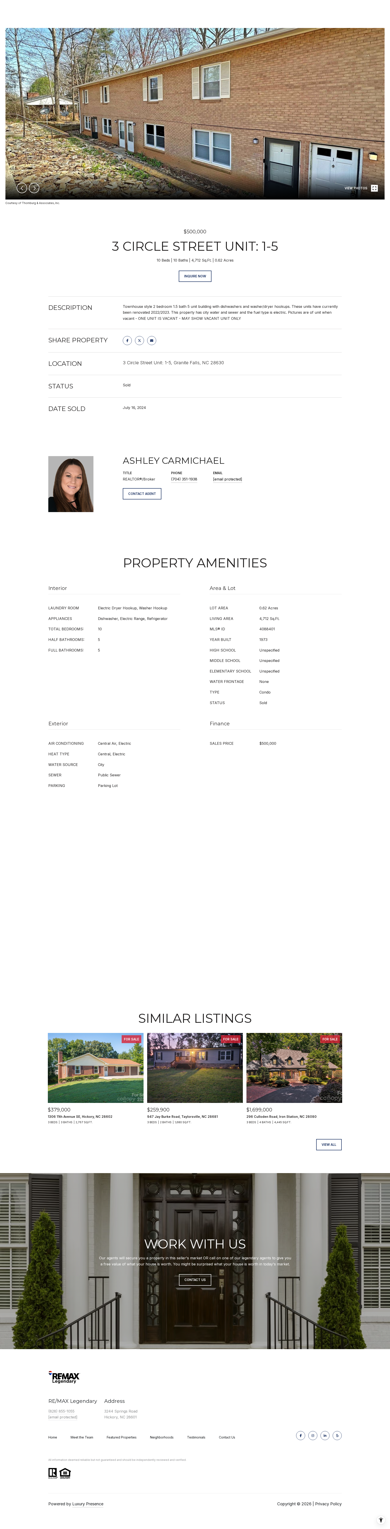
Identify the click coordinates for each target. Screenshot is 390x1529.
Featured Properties (122, 1437)
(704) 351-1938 (184, 479)
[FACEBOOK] (300, 1435)
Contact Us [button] (195, 1280)
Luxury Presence (87, 1503)
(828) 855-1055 (61, 1411)
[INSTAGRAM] (312, 1435)
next (34, 188)
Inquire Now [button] (195, 276)
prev (22, 188)
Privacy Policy (328, 1503)
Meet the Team (82, 1437)
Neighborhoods (162, 1437)
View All (329, 1144)
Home (52, 1437)
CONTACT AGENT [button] (142, 494)
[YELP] (337, 1435)
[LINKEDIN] (325, 1435)
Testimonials (196, 1437)
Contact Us (227, 1437)
